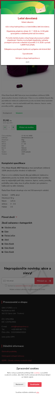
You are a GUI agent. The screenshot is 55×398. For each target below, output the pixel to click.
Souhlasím (34, 384)
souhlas (37, 373)
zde (37, 392)
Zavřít (27, 62)
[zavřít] (49, 4)
